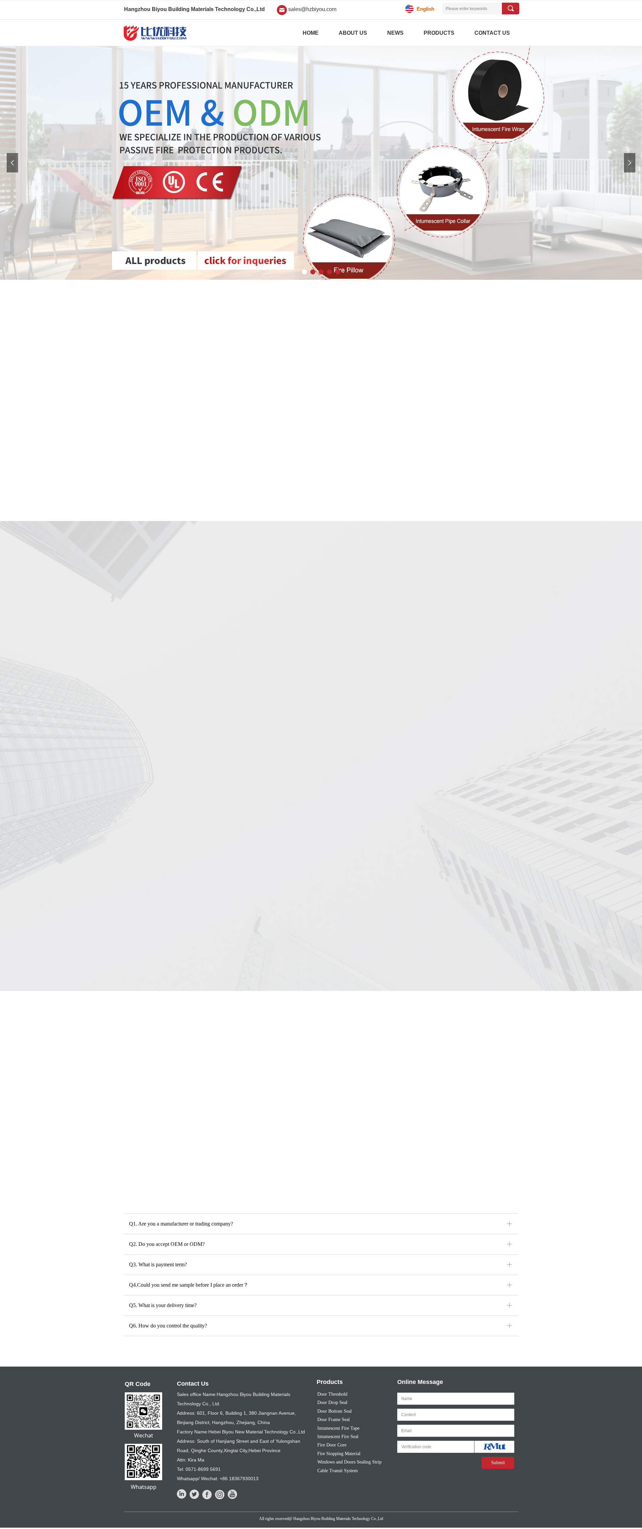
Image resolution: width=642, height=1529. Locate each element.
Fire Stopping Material (338, 1453)
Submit (498, 1462)
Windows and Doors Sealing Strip (349, 1461)
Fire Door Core (331, 1444)
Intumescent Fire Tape (338, 1428)
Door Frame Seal (333, 1419)
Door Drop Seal (332, 1402)
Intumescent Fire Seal (337, 1436)
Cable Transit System (337, 1470)
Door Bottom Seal (334, 1411)
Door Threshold (332, 1394)
